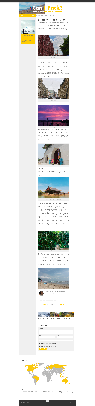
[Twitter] (32, 15)
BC (39, 391)
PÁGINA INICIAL (27, 1)
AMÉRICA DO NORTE (34, 1)
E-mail (58, 335)
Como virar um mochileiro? (55, 318)
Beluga (41, 391)
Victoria (63, 394)
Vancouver (59, 394)
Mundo (49, 15)
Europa (40, 392)
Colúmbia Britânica (56, 391)
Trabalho (53, 394)
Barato (41, 300)
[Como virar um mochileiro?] (56, 314)
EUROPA (45, 1)
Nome (40, 335)
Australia (31, 391)
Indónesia (45, 15)
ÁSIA (41, 1)
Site (39, 338)
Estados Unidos (31, 392)
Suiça (49, 394)
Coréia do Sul (39, 15)
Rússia (53, 15)
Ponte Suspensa (31, 394)
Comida (44, 300)
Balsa (34, 391)
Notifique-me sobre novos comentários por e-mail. (47, 343)
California (43, 391)
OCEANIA (50, 1)
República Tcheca (36, 394)
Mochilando (63, 392)
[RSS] (34, 15)
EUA (37, 392)
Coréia (67, 391)
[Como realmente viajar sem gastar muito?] (44, 314)
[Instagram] (30, 15)
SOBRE (21, 1)
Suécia (51, 394)
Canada (47, 391)
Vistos (65, 394)
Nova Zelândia (27, 394)
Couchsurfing (41, 138)
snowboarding (45, 394)
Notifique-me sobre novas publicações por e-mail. (47, 346)
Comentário (41, 328)
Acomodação (26, 391)
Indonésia (51, 300)
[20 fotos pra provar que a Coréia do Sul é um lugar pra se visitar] (68, 314)
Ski (42, 394)
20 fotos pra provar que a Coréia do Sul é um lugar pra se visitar (67, 320)
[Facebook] (33, 15)
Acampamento (23, 391)
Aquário (29, 391)
